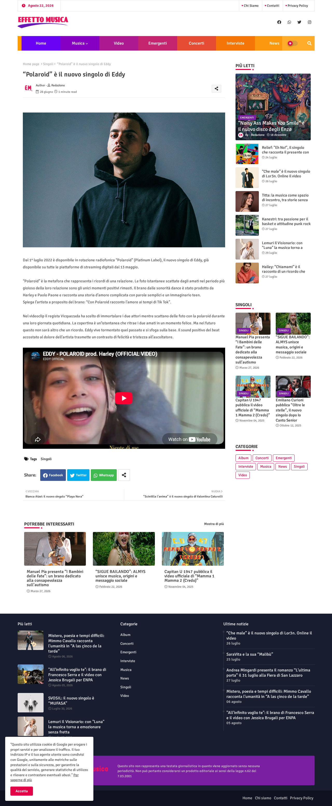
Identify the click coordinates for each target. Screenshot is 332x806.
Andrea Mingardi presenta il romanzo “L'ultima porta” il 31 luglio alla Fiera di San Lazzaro (268, 673)
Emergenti (157, 43)
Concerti (196, 43)
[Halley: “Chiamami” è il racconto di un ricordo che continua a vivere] (247, 273)
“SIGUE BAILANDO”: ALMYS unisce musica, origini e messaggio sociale (120, 576)
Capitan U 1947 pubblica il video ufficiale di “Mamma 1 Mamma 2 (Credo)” (189, 576)
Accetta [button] (22, 791)
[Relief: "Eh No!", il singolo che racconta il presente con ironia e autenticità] (247, 153)
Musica (78, 43)
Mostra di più (214, 524)
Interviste (235, 43)
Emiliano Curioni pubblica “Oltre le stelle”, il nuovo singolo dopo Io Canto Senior (290, 410)
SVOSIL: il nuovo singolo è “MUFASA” (71, 701)
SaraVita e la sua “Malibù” (249, 654)
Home (41, 43)
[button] (309, 43)
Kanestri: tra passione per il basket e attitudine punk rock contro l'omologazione (286, 224)
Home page (31, 64)
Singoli (48, 64)
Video (119, 43)
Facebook (56, 475)
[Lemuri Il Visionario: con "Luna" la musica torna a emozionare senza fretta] (247, 249)
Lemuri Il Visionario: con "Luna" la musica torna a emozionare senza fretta (282, 248)
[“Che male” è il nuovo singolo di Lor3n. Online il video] (247, 177)
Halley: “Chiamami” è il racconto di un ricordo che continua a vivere (283, 271)
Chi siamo (251, 6)
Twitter (81, 475)
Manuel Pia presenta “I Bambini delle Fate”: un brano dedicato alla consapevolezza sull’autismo (55, 578)
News (274, 43)
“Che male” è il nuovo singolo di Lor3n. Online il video (286, 173)
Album (243, 458)
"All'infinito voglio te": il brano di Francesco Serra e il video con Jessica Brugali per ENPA (77, 675)
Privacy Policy (297, 6)
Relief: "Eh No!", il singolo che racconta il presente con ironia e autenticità (285, 152)
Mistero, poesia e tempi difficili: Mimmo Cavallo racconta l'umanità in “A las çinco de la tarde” (76, 643)
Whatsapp (106, 475)
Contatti (272, 6)
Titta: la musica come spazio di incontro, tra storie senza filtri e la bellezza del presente (285, 202)
